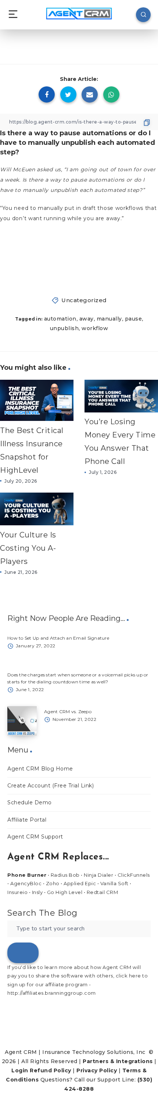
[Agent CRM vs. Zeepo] (22, 721)
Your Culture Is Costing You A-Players (28, 548)
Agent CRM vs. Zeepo (67, 711)
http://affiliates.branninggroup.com (51, 993)
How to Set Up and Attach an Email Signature (58, 638)
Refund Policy (50, 1070)
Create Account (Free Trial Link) (50, 785)
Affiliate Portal (26, 819)
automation (60, 318)
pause (133, 318)
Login (19, 1070)
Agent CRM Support (35, 836)
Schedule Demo (29, 802)
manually (109, 318)
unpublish (64, 328)
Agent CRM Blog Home (40, 768)
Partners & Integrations (118, 1061)
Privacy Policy (96, 1070)
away (86, 318)
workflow (95, 328)
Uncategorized (84, 300)
